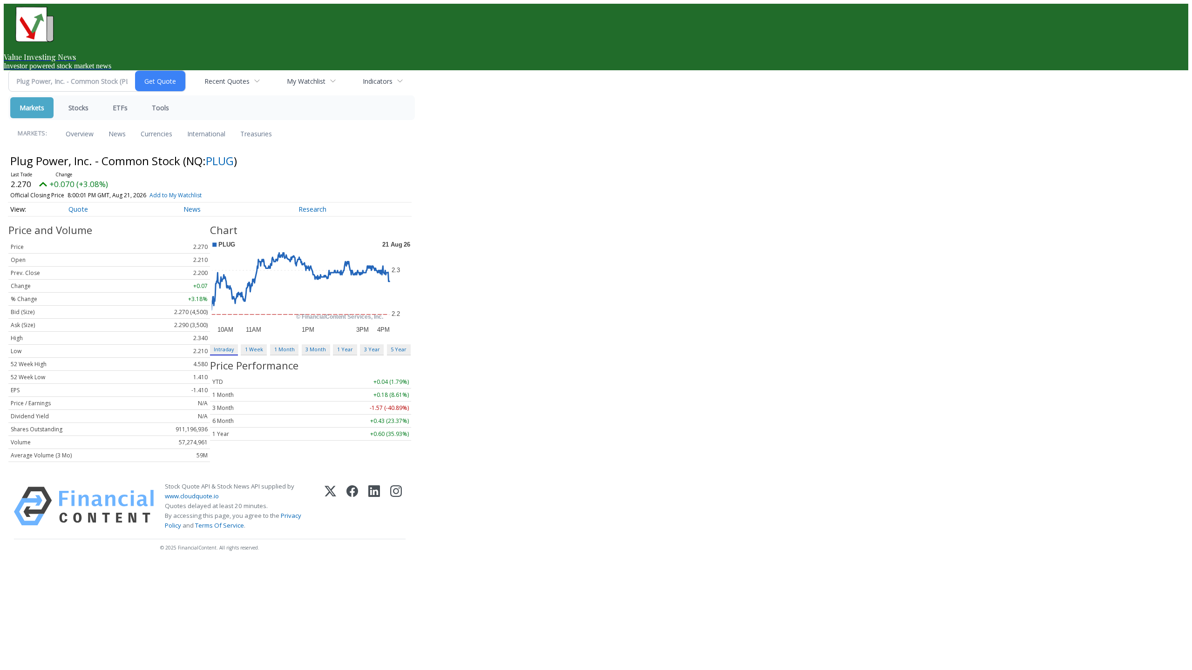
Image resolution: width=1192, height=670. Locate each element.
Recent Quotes (227, 81)
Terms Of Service (219, 525)
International (206, 133)
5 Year (398, 349)
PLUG (220, 160)
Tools (160, 107)
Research (312, 209)
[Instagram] (396, 506)
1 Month (284, 349)
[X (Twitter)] (330, 506)
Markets (32, 107)
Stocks (78, 107)
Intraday (224, 349)
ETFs (120, 107)
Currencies (156, 133)
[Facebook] (352, 506)
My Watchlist (306, 81)
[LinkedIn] (374, 506)
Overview (80, 133)
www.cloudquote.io (192, 496)
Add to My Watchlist (175, 195)
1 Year (345, 349)
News (117, 133)
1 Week (254, 349)
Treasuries (256, 133)
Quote (78, 209)
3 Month (315, 349)
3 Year (372, 349)
